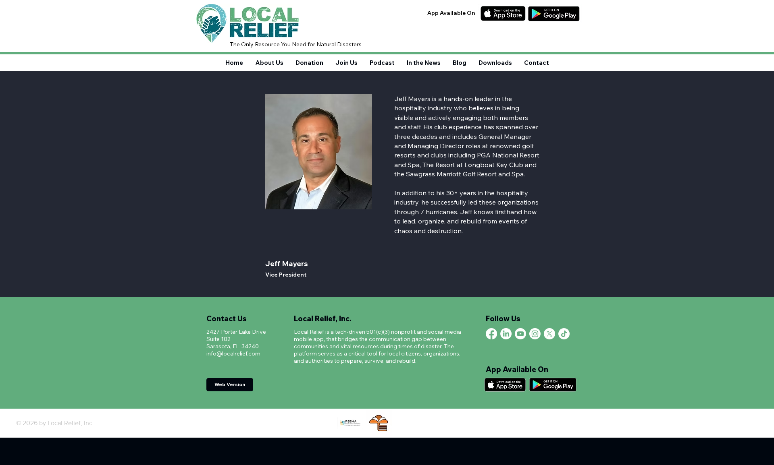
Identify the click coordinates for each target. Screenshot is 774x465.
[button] (346, 62)
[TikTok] (564, 333)
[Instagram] (535, 333)
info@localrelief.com (233, 353)
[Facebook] (491, 333)
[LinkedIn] (506, 333)
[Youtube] (520, 333)
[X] (549, 333)
